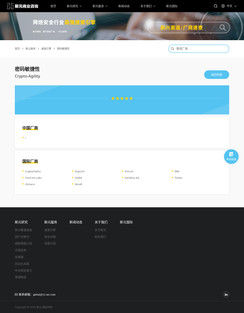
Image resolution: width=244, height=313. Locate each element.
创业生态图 (22, 264)
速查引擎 (46, 48)
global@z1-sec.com (44, 294)
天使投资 (20, 250)
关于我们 (146, 6)
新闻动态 (124, 6)
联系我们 (100, 237)
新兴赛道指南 (23, 230)
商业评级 (50, 237)
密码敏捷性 (63, 48)
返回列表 (216, 75)
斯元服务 (98, 6)
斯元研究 (72, 6)
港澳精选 (20, 277)
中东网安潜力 (23, 270)
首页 (53, 6)
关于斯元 (100, 230)
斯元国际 (172, 6)
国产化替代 (22, 237)
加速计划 (50, 243)
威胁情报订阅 (23, 243)
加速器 (19, 257)
